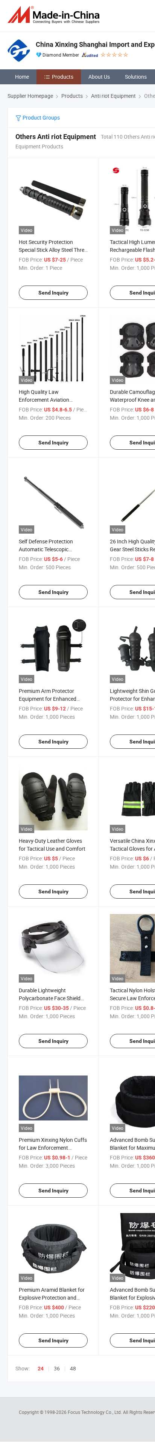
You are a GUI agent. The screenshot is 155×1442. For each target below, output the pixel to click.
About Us (99, 76)
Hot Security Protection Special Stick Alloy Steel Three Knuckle (53, 249)
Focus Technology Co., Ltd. (95, 1412)
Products (62, 76)
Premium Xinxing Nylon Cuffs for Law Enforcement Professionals (53, 1147)
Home (22, 76)
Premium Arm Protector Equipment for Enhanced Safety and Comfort (47, 698)
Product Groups (40, 117)
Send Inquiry (53, 293)
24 (41, 1369)
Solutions (136, 76)
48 (73, 1368)
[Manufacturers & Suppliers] (55, 15)
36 (57, 1368)
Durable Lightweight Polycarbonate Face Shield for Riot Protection (50, 998)
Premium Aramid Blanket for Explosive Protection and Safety (52, 1297)
